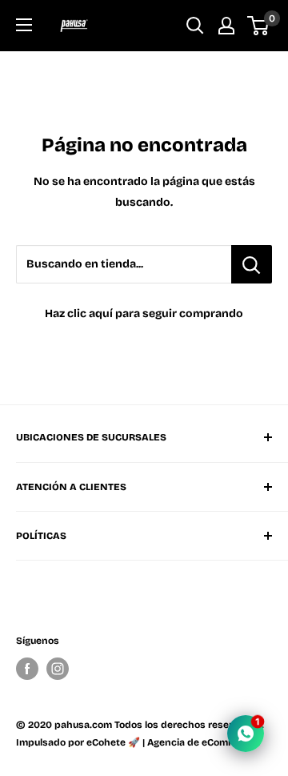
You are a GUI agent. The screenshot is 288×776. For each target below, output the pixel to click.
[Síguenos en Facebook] (27, 668)
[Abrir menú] (24, 24)
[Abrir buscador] (195, 25)
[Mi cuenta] (226, 25)
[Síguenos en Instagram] (57, 668)
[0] (259, 25)
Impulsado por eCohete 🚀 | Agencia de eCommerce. (138, 742)
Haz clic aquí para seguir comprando (144, 313)
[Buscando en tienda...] (251, 264)
